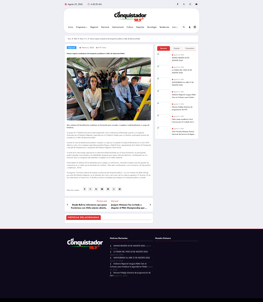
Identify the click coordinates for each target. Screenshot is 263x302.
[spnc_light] (190, 27)
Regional (94, 27)
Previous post (102, 201)
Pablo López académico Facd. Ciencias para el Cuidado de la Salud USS (183, 120)
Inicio (70, 27)
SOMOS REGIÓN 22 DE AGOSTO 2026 (180, 59)
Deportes (140, 27)
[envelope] (102, 189)
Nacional (105, 27)
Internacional (118, 27)
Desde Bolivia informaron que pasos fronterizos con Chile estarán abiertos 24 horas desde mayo (89, 206)
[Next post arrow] (150, 204)
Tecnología (151, 27)
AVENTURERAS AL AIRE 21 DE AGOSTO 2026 (183, 83)
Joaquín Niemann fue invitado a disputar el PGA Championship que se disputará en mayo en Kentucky (129, 206)
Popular (177, 48)
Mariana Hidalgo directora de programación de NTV (182, 108)
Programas (80, 27)
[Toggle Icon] (195, 27)
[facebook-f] (178, 4)
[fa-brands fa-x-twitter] (184, 4)
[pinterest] (108, 189)
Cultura (130, 27)
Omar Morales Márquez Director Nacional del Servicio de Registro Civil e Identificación (183, 133)
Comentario (190, 48)
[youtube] (196, 4)
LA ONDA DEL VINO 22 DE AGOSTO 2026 (182, 71)
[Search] (184, 27)
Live (174, 27)
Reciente (163, 48)
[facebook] (85, 189)
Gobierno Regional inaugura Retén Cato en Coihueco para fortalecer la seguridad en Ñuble (184, 96)
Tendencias (164, 27)
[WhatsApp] (114, 189)
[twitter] (90, 189)
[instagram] (190, 4)
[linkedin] (96, 189)
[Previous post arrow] (67, 204)
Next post (114, 201)
